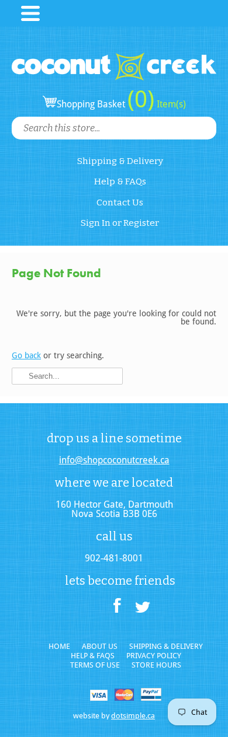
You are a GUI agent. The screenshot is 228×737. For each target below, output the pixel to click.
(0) (140, 99)
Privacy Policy (153, 655)
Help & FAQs (120, 181)
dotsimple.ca (133, 715)
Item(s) (170, 104)
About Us (100, 646)
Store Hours (156, 665)
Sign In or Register (120, 223)
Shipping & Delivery (120, 161)
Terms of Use (95, 665)
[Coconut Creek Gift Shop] (114, 57)
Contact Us (119, 202)
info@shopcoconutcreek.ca (114, 460)
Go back (26, 355)
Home (59, 646)
